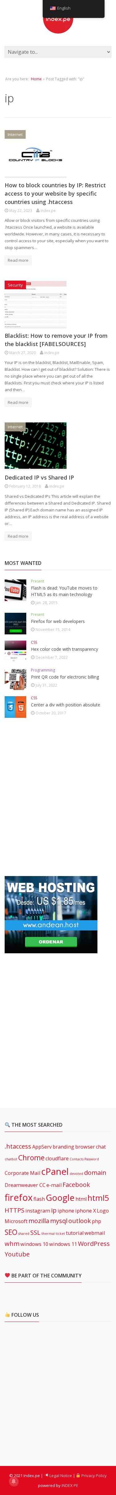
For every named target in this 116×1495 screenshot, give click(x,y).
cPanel (55, 1171)
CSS (34, 642)
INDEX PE (70, 1485)
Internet (15, 134)
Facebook (76, 1184)
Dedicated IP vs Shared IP (39, 477)
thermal (48, 1233)
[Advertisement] (58, 797)
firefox (18, 1197)
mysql (58, 1221)
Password (91, 1159)
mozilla (38, 1221)
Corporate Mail (22, 1173)
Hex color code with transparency (64, 649)
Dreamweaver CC (25, 1185)
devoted (76, 1173)
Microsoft (16, 1221)
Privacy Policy (93, 1475)
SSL (35, 1232)
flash (39, 1199)
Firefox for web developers (58, 621)
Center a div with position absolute (65, 705)
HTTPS (14, 1210)
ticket (60, 1233)
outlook (79, 1221)
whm (12, 1243)
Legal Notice (60, 1475)
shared (23, 1233)
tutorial (75, 1233)
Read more (18, 260)
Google (60, 1197)
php (96, 1221)
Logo (103, 1210)
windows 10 (34, 1244)
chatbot (11, 1159)
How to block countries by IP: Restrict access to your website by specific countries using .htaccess (55, 193)
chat (101, 1146)
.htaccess (18, 1146)
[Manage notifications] (14, 1481)
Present (37, 581)
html (81, 1199)
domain (95, 1172)
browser (85, 1146)
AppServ (42, 1146)
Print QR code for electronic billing (65, 677)
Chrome (31, 1158)
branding (63, 1146)
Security (15, 285)
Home (36, 79)
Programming (43, 670)
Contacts (77, 1159)
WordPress (94, 1243)
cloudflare (57, 1158)
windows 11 (63, 1244)
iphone (66, 1210)
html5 (98, 1197)
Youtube (17, 1254)
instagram (37, 1210)
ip (54, 1210)
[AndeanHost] (51, 949)
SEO (11, 1232)
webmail (94, 1233)
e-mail (54, 1185)
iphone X (85, 1210)
